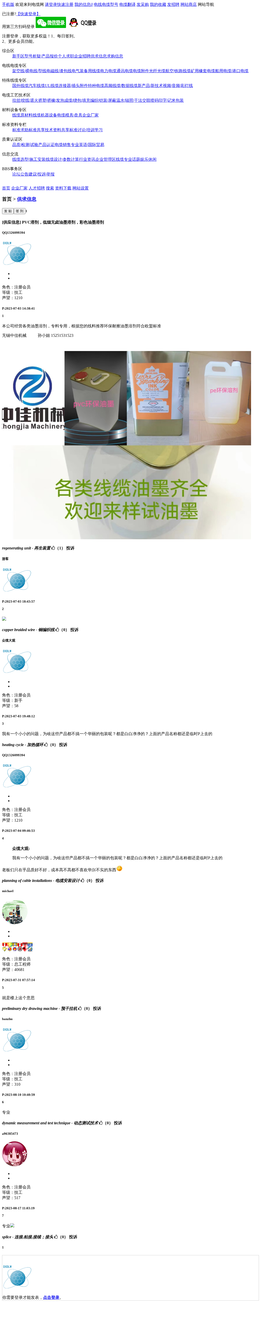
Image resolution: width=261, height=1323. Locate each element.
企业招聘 (82, 56)
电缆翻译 (127, 4)
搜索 (50, 188)
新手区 (18, 56)
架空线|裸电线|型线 (29, 71)
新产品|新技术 (150, 85)
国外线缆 (20, 85)
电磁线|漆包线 (59, 71)
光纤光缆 (157, 71)
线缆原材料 (22, 115)
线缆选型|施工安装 (29, 159)
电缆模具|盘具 (69, 115)
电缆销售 (63, 144)
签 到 (19, 211)
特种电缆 (96, 85)
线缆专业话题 (128, 159)
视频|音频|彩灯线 (178, 85)
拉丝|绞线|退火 (25, 100)
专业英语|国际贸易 (87, 144)
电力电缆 (108, 71)
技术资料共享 (57, 130)
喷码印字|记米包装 (167, 100)
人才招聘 (37, 188)
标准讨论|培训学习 (86, 130)
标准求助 (20, 130)
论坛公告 (20, 174)
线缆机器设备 (45, 115)
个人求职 (66, 56)
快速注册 (65, 4)
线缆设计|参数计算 (62, 159)
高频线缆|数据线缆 (121, 85)
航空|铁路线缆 (178, 71)
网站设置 (80, 188)
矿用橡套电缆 (203, 71)
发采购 (143, 4)
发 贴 (8, 211)
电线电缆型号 (106, 4)
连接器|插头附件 (73, 85)
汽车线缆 (37, 85)
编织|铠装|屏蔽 (103, 100)
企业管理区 (105, 159)
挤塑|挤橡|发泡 (51, 100)
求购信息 (115, 56)
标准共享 (37, 130)
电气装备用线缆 (86, 71)
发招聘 (173, 4)
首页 (6, 188)
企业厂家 (90, 115)
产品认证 (46, 144)
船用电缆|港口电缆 (232, 71)
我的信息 (83, 4)
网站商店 (188, 4)
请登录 (51, 4)
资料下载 (63, 188)
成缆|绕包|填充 (77, 100)
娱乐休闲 (148, 159)
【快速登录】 (28, 14)
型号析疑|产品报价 (41, 56)
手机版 (8, 4)
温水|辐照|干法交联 (133, 100)
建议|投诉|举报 (42, 174)
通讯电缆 (124, 71)
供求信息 (98, 56)
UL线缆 (52, 85)
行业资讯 (87, 159)
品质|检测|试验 (25, 144)
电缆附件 (141, 71)
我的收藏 (158, 4)
